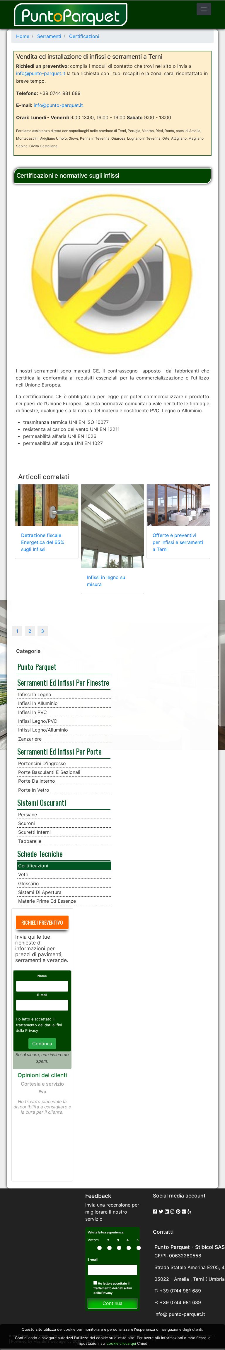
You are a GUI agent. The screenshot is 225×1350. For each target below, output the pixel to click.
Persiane (27, 814)
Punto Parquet (37, 666)
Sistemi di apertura (40, 892)
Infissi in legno (34, 694)
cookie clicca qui (120, 1343)
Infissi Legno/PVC (37, 721)
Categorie (28, 651)
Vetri (23, 874)
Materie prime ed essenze (47, 901)
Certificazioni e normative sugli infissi (67, 175)
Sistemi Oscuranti (41, 802)
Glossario (28, 883)
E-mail (42, 995)
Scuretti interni (34, 832)
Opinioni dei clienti (42, 1075)
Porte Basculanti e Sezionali (49, 772)
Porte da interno (36, 781)
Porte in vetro (33, 790)
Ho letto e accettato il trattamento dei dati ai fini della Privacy (112, 1288)
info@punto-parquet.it (40, 73)
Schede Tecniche (40, 853)
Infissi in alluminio (38, 703)
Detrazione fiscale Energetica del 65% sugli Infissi (42, 542)
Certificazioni (33, 866)
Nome (42, 976)
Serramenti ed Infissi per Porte (59, 751)
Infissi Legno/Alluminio (43, 730)
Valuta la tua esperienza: (106, 1232)
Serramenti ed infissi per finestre (63, 682)
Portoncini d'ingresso (42, 763)
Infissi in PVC (32, 712)
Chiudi (142, 1343)
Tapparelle (29, 841)
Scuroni (26, 823)
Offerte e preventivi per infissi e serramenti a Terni (178, 542)
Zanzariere (30, 739)
